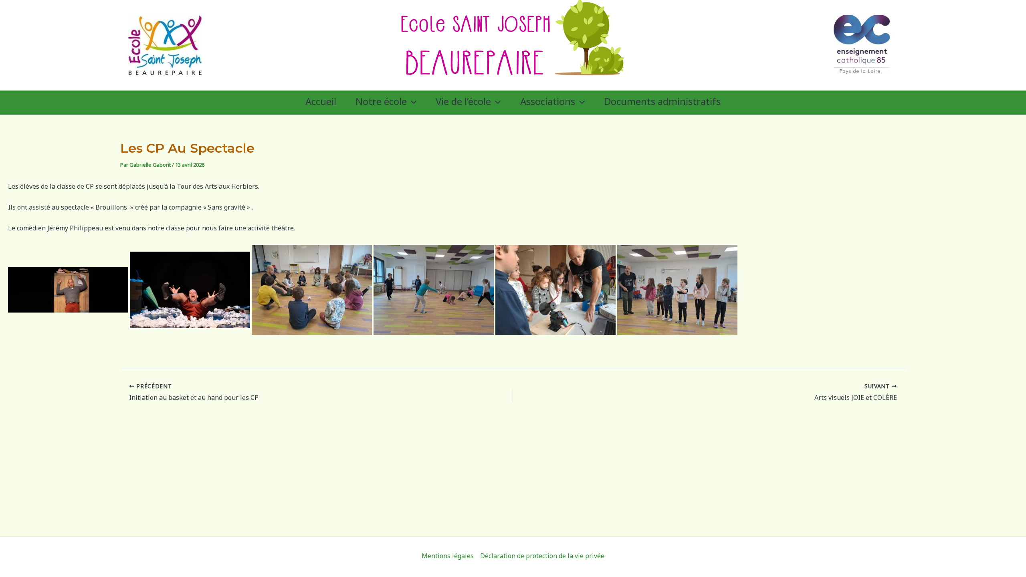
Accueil (320, 102)
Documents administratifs (662, 102)
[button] (411, 103)
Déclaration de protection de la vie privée (542, 557)
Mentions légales (448, 557)
